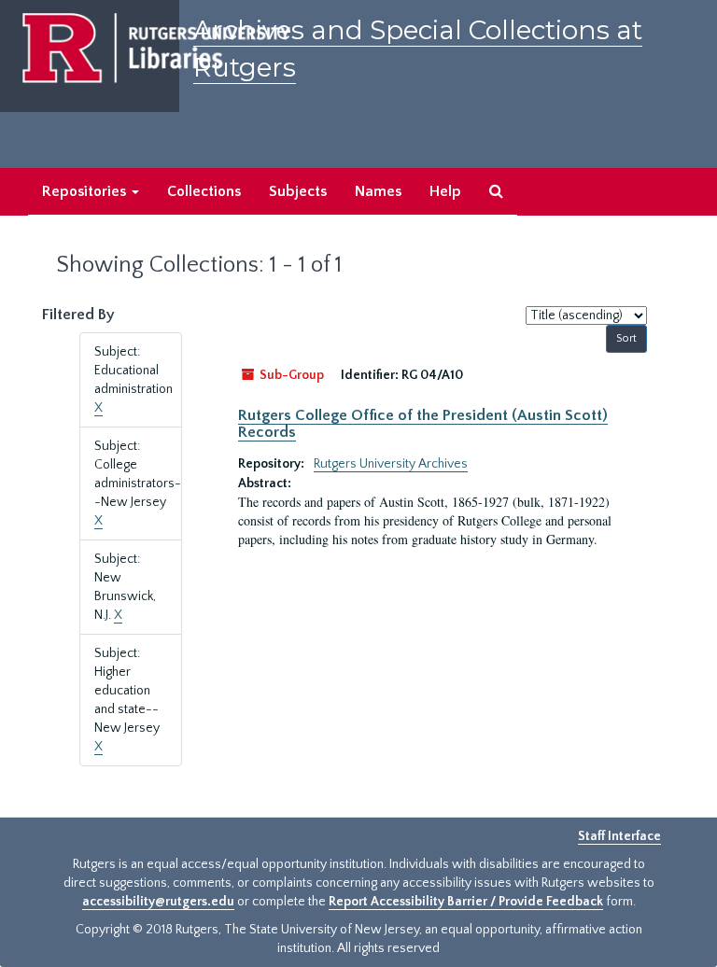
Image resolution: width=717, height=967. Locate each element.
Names (378, 191)
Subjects (298, 191)
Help (445, 191)
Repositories (86, 191)
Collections (204, 191)
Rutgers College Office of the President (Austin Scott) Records (423, 424)
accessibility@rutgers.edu (158, 901)
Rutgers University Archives (391, 463)
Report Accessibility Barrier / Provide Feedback (466, 901)
